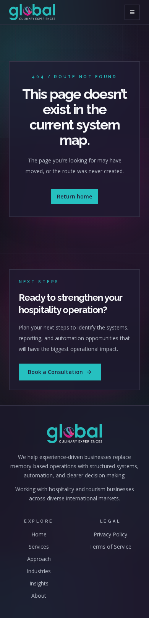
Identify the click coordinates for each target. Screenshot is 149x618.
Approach (39, 558)
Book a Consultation (55, 371)
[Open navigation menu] (132, 12)
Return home (74, 196)
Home (39, 534)
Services (39, 546)
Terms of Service (110, 546)
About (38, 595)
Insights (39, 583)
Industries (39, 571)
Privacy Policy (110, 534)
